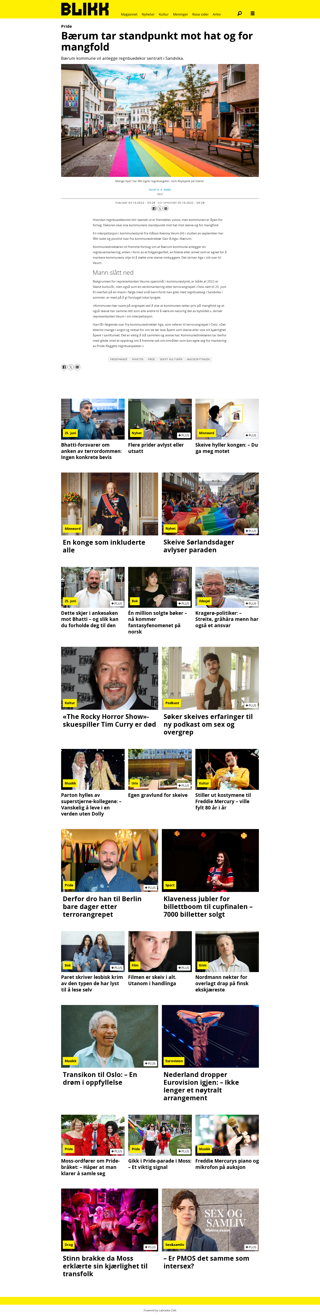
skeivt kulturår (171, 359)
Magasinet (129, 14)
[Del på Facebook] (154, 208)
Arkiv (217, 14)
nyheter (137, 359)
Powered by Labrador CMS (160, 1310)
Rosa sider (200, 14)
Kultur (164, 14)
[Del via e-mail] (166, 208)
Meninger (180, 14)
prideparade (118, 359)
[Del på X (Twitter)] (160, 208)
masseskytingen (198, 359)
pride (151, 359)
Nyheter (148, 14)
